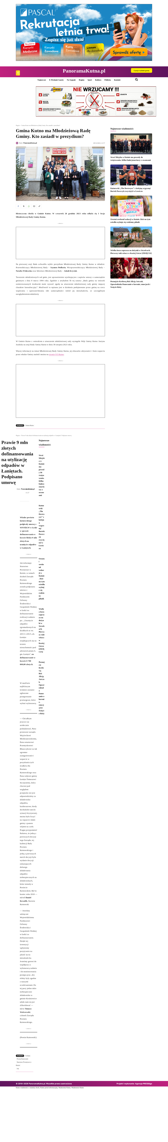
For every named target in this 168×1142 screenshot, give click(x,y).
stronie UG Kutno (56, 354)
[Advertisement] (60, 243)
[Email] (34, 206)
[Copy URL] (39, 206)
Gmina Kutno (29, 425)
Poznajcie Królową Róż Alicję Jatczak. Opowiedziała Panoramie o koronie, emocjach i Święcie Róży (130, 284)
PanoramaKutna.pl (30, 143)
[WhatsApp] (28, 206)
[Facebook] (18, 73)
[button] (84, 32)
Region (18, 125)
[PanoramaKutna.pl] (17, 143)
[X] (23, 206)
